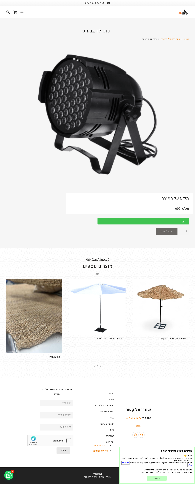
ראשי (186, 39)
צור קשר (110, 442)
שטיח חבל (55, 357)
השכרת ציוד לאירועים (103, 405)
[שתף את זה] (184, 221)
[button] (21, 12)
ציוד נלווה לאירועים (170, 39)
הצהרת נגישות (101, 445)
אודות (111, 399)
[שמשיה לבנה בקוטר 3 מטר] (97, 307)
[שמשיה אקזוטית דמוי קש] (161, 307)
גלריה (111, 418)
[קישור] (108, 3)
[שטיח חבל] (34, 316)
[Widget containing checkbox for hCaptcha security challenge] (50, 440)
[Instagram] (135, 435)
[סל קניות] (15, 12)
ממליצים (110, 436)
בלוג (138, 426)
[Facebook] (141, 435)
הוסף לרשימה (166, 231)
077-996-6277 (133, 418)
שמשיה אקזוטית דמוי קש (174, 338)
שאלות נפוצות (107, 411)
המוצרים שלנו (107, 424)
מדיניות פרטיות (100, 451)
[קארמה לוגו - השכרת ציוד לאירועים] (183, 12)
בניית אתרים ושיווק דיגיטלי (97, 477)
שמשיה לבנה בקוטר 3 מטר (110, 338)
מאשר (157, 478)
